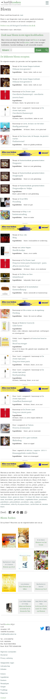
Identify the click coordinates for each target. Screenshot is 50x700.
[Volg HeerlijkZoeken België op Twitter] (42, 628)
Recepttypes (4, 683)
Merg (14, 237)
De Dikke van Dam (26, 274)
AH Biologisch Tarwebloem (19, 25)
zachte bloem (34, 504)
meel (21, 15)
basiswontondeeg (19, 214)
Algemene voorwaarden (8, 652)
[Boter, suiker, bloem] (25, 570)
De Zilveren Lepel (29, 91)
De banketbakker (32, 287)
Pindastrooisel (18, 141)
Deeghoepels (17, 175)
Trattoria (30, 425)
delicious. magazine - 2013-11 (37, 450)
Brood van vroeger (19, 343)
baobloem (3, 497)
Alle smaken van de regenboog (33, 310)
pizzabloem (25, 502)
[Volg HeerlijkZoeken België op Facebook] (47, 628)
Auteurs (3, 674)
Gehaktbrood (17, 277)
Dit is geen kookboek (30, 438)
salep (31, 502)
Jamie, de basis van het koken (33, 123)
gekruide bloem (19, 499)
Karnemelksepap (19, 289)
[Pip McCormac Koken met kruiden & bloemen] (41, 570)
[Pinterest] (18, 511)
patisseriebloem (15, 502)
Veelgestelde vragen (7, 663)
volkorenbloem (5, 504)
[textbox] (14, 50)
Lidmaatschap (5, 666)
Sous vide (23, 235)
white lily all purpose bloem (20, 504)
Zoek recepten (40, 50)
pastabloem (43, 499)
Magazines (4, 693)
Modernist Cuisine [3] (27, 323)
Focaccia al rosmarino (21, 427)
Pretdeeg (16, 313)
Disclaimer (4, 655)
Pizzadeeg (16, 201)
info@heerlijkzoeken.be (8, 634)
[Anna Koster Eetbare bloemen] (25, 548)
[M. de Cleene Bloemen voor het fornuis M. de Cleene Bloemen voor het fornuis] (41, 548)
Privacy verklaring (6, 658)
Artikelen (3, 669)
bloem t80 (31, 497)
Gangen (3, 686)
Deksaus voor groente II (22, 81)
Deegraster (16, 163)
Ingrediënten (4, 677)
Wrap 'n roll (26, 211)
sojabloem (37, 502)
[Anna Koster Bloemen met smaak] (9, 548)
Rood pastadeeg (18, 375)
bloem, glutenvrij (13, 497)
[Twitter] (14, 511)
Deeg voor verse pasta (21, 361)
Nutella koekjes (18, 250)
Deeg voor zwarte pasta (21, 412)
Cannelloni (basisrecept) (22, 401)
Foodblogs (3, 690)
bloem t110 (23, 497)
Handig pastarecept (20, 126)
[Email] (21, 511)
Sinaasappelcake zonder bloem (24, 453)
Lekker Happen (26, 247)
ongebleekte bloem (31, 499)
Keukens (3, 680)
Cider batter (17, 325)
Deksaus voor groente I (21, 69)
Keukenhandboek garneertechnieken (32, 160)
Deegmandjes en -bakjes (22, 188)
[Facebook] (9, 511)
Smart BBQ (24, 199)
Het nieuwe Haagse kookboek (30, 66)
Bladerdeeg (17, 440)
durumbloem (9, 499)
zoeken (12, 2)
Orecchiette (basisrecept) (22, 113)
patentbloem (4, 502)
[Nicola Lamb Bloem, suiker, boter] (9, 592)
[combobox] (18, 49)
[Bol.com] (24, 155)
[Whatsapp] (25, 511)
